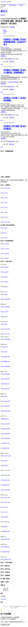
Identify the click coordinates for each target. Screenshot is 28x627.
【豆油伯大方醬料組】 (13, 82)
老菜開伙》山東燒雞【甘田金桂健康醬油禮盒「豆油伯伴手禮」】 (14, 41)
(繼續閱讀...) (4, 56)
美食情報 (12, 27)
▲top (2, 64)
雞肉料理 (11, 61)
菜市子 (4, 11)
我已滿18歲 (3, 624)
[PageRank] (3, 599)
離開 (8, 624)
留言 (13, 58)
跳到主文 (3, 15)
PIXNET (6, 606)
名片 (4, 33)
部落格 (5, 31)
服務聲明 (16, 607)
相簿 (4, 30)
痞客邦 (9, 58)
